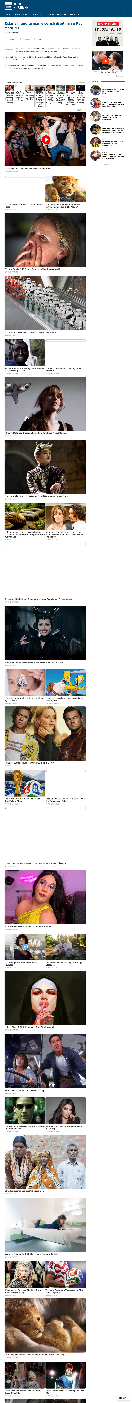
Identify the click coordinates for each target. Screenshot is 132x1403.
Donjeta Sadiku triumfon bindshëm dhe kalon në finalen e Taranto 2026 (113, 156)
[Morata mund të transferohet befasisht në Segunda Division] (95, 90)
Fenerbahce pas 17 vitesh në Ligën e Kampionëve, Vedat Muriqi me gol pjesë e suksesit (113, 130)
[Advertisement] (45, 77)
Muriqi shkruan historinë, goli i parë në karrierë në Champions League (113, 143)
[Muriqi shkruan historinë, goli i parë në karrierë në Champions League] (95, 142)
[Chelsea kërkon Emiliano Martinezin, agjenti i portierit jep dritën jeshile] (95, 103)
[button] (125, 14)
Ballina (104, 152)
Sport (104, 87)
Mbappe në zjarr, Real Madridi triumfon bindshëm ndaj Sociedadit (113, 117)
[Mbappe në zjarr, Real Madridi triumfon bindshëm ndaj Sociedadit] (95, 116)
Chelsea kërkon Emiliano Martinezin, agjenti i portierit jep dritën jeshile (113, 104)
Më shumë (107, 165)
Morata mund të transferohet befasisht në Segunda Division (113, 91)
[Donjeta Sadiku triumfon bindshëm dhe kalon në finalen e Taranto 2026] (95, 155)
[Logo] (20, 6)
